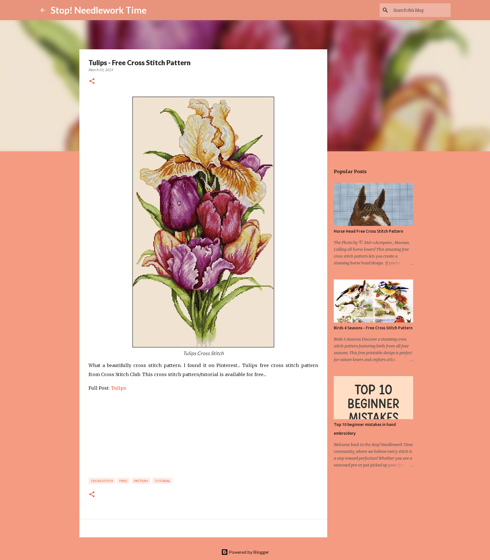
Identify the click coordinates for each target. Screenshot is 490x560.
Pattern (141, 481)
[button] (91, 81)
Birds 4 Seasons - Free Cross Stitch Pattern (373, 328)
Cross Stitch (102, 481)
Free (123, 481)
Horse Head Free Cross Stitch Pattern (368, 231)
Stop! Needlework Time (99, 10)
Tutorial (162, 481)
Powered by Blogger (248, 552)
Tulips (119, 388)
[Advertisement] (203, 436)
